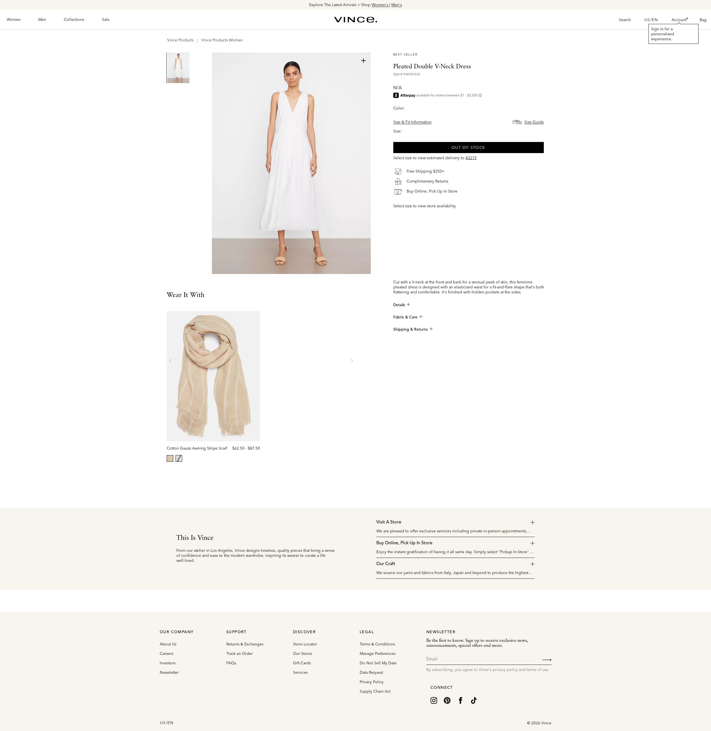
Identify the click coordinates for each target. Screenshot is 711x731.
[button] (679, 19)
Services (300, 672)
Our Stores (302, 653)
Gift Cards (302, 662)
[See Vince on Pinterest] (447, 699)
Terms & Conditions (377, 644)
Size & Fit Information (412, 121)
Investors (168, 662)
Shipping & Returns (410, 329)
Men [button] (42, 19)
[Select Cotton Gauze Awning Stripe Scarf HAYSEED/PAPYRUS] (170, 458)
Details (399, 305)
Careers (166, 653)
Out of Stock (468, 147)
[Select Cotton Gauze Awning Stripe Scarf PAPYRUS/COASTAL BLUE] (179, 458)
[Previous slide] (170, 361)
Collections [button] (74, 19)
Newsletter (169, 672)
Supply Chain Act (375, 691)
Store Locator (305, 644)
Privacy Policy (372, 681)
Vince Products (180, 40)
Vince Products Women (222, 40)
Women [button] (14, 19)
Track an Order (239, 653)
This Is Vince (195, 538)
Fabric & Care (405, 317)
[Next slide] (352, 361)
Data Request (371, 672)
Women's (380, 4)
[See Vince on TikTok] (473, 699)
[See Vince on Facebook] (460, 699)
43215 (471, 157)
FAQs (231, 662)
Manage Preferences (377, 653)
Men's (396, 4)
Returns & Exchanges (244, 644)
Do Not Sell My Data (378, 662)
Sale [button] (105, 19)
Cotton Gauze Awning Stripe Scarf (197, 448)
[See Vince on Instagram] (433, 699)
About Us (168, 644)
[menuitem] (13, 20)
